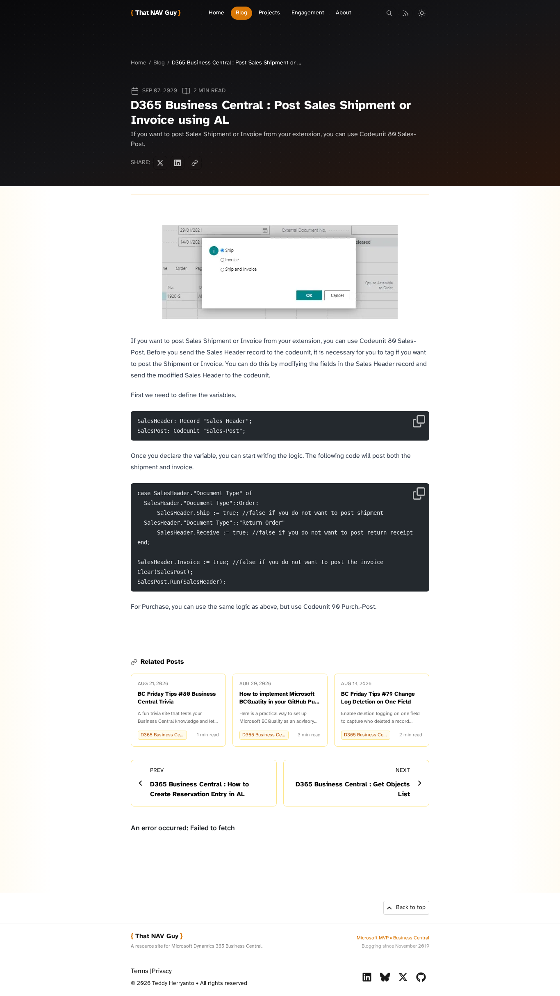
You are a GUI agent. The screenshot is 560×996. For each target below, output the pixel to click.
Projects (269, 13)
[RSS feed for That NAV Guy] (405, 13)
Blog (241, 13)
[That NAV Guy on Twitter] (403, 977)
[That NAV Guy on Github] (421, 977)
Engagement (307, 13)
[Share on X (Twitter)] (160, 163)
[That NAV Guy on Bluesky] (385, 977)
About (343, 13)
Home (216, 13)
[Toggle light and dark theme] (421, 13)
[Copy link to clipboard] (195, 163)
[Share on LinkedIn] (177, 163)
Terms (139, 971)
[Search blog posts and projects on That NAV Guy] (389, 13)
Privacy (162, 971)
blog (159, 63)
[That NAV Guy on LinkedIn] (367, 977)
